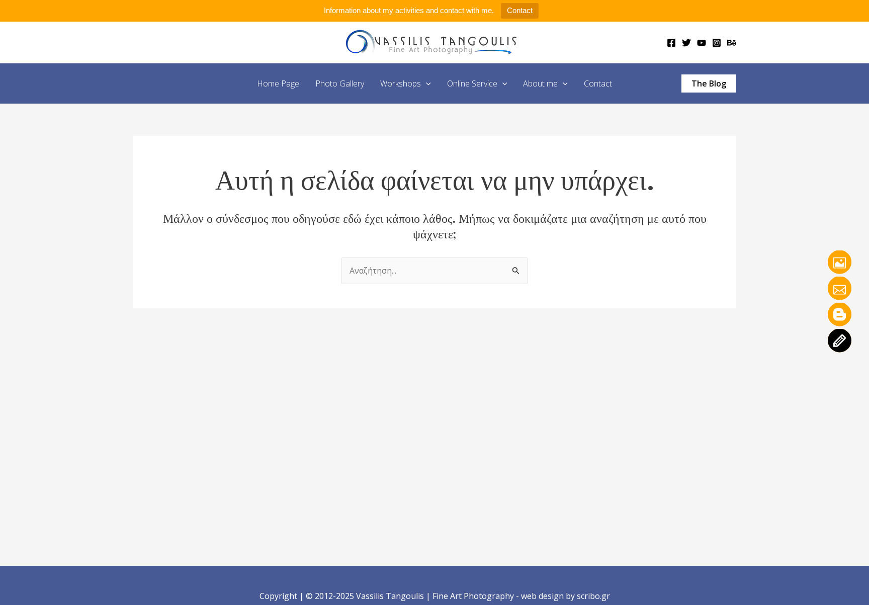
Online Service (472, 83)
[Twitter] (686, 42)
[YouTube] (701, 42)
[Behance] (731, 42)
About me (540, 83)
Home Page (278, 83)
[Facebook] (671, 42)
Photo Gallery (339, 83)
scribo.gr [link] (593, 595)
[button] (426, 83)
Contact (520, 10)
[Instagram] (716, 42)
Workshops (400, 83)
